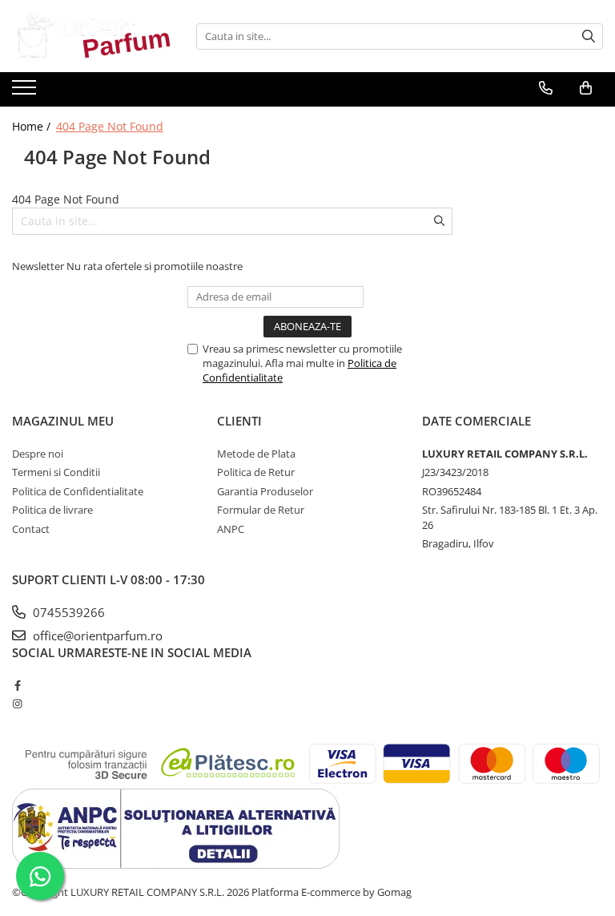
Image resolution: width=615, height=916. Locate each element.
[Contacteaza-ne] (546, 88)
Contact (31, 529)
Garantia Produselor (265, 491)
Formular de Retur (260, 509)
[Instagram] (17, 703)
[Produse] (26, 92)
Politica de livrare (52, 509)
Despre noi (37, 453)
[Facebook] (17, 685)
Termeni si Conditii (56, 472)
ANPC (230, 529)
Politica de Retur (256, 472)
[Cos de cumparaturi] (586, 88)
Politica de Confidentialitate (77, 491)
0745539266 (67, 612)
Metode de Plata (256, 453)
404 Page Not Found (109, 126)
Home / (33, 126)
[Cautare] (588, 36)
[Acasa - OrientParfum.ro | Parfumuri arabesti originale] (92, 36)
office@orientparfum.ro (96, 635)
